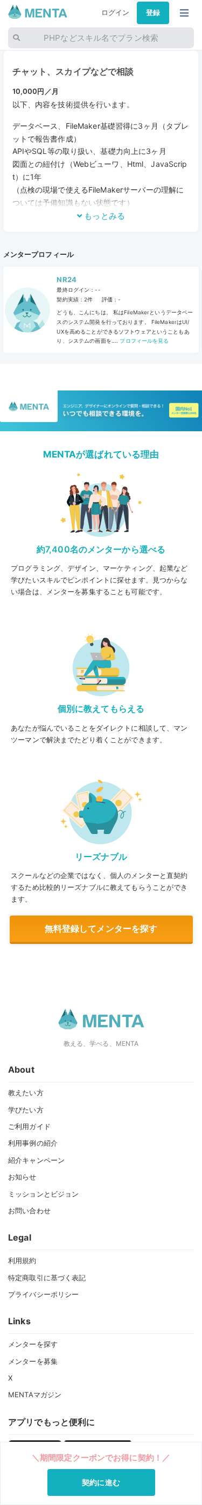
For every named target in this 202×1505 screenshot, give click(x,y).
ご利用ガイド (29, 1126)
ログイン (115, 12)
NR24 (66, 279)
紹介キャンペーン (36, 1160)
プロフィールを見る (143, 340)
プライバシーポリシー (43, 1294)
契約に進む (101, 1482)
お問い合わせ (29, 1210)
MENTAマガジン (34, 1394)
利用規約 (22, 1260)
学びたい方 (26, 1109)
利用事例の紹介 (33, 1143)
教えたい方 (26, 1092)
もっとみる (103, 216)
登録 (153, 12)
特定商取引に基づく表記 (47, 1277)
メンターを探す (33, 1344)
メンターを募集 (33, 1361)
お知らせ (22, 1176)
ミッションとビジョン (43, 1194)
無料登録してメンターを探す (101, 928)
